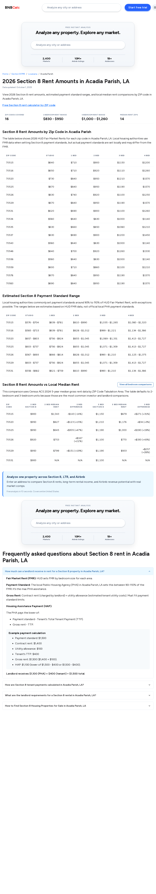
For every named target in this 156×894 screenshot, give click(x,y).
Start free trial (137, 7)
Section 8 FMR (18, 74)
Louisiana (32, 74)
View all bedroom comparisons (135, 384)
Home (5, 74)
